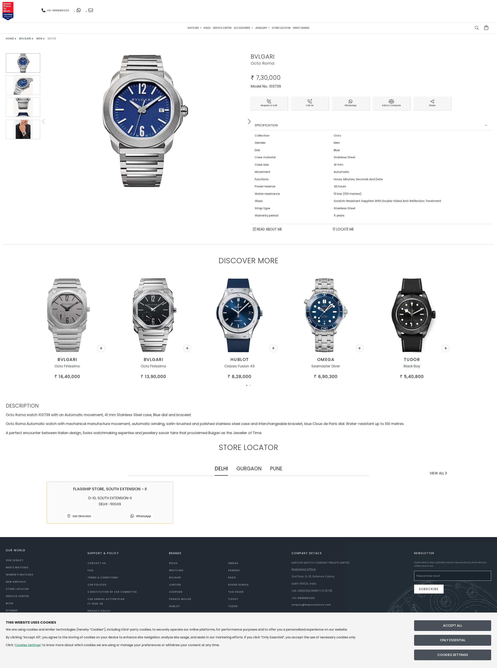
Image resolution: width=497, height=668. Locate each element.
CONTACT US (97, 563)
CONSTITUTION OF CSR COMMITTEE (112, 592)
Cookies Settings (452, 654)
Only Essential (453, 640)
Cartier (175, 584)
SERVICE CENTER (17, 596)
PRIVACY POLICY (99, 611)
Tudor (412, 359)
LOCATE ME (344, 229)
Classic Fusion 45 (239, 366)
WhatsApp (143, 516)
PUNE (276, 468)
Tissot (233, 599)
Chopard (176, 592)
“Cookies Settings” (28, 645)
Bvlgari (25, 38)
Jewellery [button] (261, 27)
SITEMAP (12, 610)
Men (39, 38)
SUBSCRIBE (429, 589)
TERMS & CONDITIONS (103, 577)
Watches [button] (194, 27)
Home (10, 38)
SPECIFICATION (266, 125)
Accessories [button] (242, 27)
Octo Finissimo (67, 366)
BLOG (9, 603)
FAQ (90, 570)
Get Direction (81, 516)
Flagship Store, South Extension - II (110, 489)
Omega (326, 359)
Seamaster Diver (325, 366)
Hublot (239, 359)
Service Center (222, 27)
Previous (44, 122)
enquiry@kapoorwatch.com (311, 604)
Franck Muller (180, 599)
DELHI (221, 468)
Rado (232, 577)
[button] (247, 385)
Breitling (176, 570)
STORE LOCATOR (17, 589)
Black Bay (412, 366)
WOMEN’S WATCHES (19, 574)
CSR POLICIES (97, 584)
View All (437, 473)
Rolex (207, 27)
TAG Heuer (236, 592)
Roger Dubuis (238, 584)
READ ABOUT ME (269, 229)
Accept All (452, 625)
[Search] (477, 28)
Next (249, 122)
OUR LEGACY (14, 560)
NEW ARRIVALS (16, 581)
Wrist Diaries (301, 27)
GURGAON (249, 468)
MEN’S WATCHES (17, 567)
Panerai (234, 570)
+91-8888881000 (57, 10)
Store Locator (281, 27)
